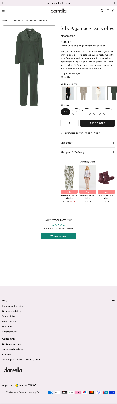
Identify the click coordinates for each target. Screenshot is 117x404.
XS (65, 111)
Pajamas (16, 20)
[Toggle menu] (3, 10)
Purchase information (13, 306)
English (5, 385)
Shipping (78, 45)
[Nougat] (83, 93)
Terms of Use (8, 316)
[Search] (102, 10)
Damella (14, 392)
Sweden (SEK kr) (27, 385)
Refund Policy (9, 321)
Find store (7, 326)
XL (107, 111)
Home (4, 20)
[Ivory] (98, 93)
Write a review (58, 236)
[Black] (68, 93)
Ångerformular (9, 331)
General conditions (11, 311)
